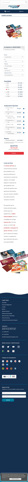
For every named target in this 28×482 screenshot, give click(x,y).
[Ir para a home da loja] (14, 6)
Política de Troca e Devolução (8, 315)
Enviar (8, 400)
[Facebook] (3, 347)
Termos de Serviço (6, 318)
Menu (21, 11)
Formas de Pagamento (7, 304)
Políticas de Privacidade (7, 313)
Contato (3, 307)
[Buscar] (26, 2)
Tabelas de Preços (6, 311)
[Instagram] (18, 347)
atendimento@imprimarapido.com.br (10, 337)
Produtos (7, 11)
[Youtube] (13, 347)
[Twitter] (8, 347)
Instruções (4, 302)
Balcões (3, 309)
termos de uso (4, 477)
